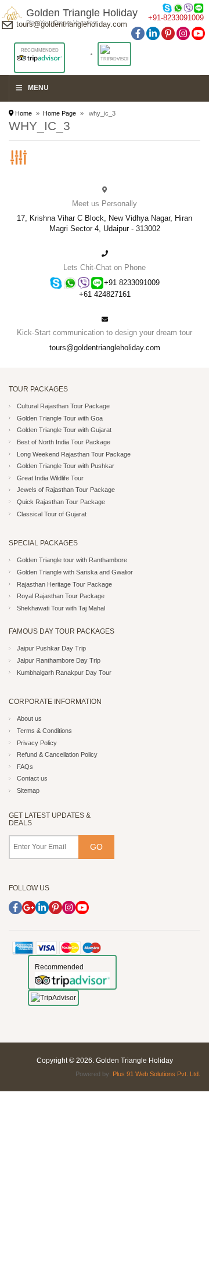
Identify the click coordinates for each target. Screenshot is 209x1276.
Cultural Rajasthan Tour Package (63, 405)
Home (22, 113)
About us (29, 718)
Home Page (59, 113)
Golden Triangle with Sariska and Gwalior (75, 572)
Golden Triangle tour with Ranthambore (72, 559)
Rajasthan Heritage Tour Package (64, 584)
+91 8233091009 (132, 283)
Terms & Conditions (44, 730)
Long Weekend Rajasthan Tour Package (74, 454)
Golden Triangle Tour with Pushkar (65, 465)
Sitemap (28, 790)
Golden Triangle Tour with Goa (60, 418)
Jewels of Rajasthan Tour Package (66, 489)
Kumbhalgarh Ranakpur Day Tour (64, 672)
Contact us (32, 778)
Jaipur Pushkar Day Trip (51, 648)
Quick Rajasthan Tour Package (61, 501)
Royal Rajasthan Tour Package (61, 595)
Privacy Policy (37, 742)
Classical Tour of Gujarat (52, 514)
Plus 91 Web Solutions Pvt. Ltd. (156, 1073)
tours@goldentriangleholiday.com (71, 24)
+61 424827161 (105, 294)
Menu (38, 88)
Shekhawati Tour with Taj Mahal (61, 608)
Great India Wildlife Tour (50, 478)
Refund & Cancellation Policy (57, 754)
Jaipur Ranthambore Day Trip (58, 660)
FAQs (25, 766)
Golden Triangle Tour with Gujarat (64, 429)
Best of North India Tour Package (63, 441)
